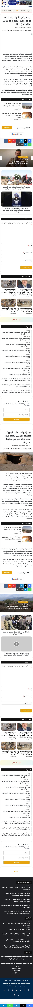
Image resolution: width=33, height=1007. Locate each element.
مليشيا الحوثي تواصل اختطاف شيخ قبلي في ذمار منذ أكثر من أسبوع (18, 162)
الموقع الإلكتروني (28, 260)
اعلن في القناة (6, 983)
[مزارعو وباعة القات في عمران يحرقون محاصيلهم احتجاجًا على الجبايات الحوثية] (27, 115)
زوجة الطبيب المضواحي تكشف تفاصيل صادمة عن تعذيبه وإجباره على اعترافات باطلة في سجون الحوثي (24, 291)
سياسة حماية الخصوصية (20, 986)
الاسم (30, 246)
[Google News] (16, 134)
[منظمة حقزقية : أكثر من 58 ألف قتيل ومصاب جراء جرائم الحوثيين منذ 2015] (24, 303)
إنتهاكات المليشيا (23, 157)
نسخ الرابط (7, 128)
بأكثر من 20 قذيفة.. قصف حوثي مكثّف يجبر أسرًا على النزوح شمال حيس (12, 105)
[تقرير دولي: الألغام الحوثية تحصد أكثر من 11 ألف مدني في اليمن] (8, 303)
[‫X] (26, 141)
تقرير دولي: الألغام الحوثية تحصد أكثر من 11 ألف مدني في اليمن (9, 309)
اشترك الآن (16, 419)
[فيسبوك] (29, 141)
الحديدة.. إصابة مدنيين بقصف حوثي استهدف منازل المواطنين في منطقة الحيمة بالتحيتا (9, 291)
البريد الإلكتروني (27, 253)
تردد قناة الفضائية (15, 983)
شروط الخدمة (10, 986)
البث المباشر (16, 319)
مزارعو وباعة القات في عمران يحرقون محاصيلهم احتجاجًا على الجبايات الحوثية (11, 115)
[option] (16, 158)
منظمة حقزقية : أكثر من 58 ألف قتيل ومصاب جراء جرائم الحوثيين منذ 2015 (24, 309)
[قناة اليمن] (16, 2)
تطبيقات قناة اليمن (25, 983)
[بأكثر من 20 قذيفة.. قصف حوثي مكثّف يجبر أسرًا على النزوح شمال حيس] (27, 106)
